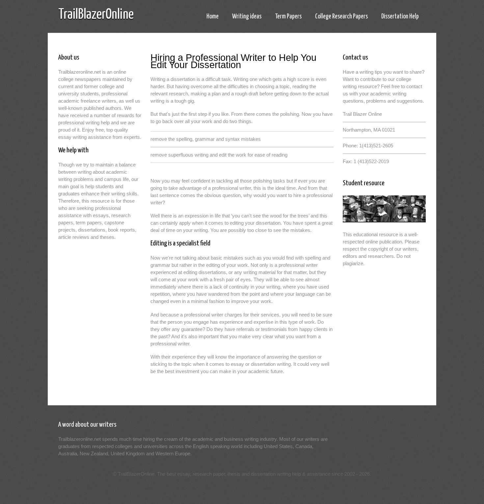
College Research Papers (341, 16)
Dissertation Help (400, 16)
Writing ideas (246, 16)
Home (212, 16)
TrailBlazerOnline (96, 15)
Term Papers (288, 16)
